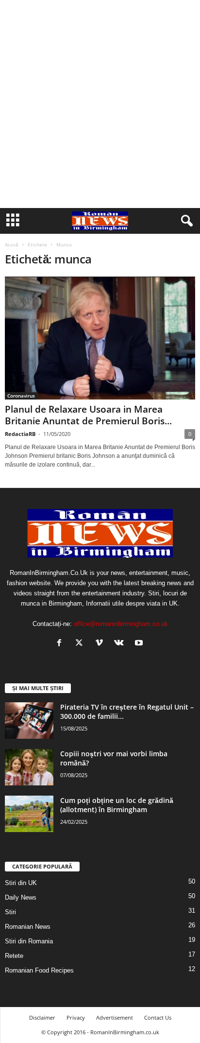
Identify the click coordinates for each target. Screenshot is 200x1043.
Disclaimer (42, 1017)
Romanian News (27, 926)
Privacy (76, 1017)
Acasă (11, 244)
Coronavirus (21, 395)
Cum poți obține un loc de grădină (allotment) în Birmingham (116, 805)
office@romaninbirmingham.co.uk (121, 623)
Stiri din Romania (29, 941)
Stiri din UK (21, 883)
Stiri (10, 912)
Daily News (20, 897)
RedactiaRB (20, 433)
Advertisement (114, 1017)
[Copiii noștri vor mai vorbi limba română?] (29, 767)
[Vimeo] (101, 643)
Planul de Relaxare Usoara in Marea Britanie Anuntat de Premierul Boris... (88, 415)
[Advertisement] (100, 104)
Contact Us (157, 1017)
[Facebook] (61, 643)
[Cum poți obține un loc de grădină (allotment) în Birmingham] (29, 814)
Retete (14, 955)
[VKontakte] (121, 643)
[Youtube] (140, 643)
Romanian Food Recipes (39, 970)
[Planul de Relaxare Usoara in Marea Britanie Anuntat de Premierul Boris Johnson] (100, 338)
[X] (81, 643)
